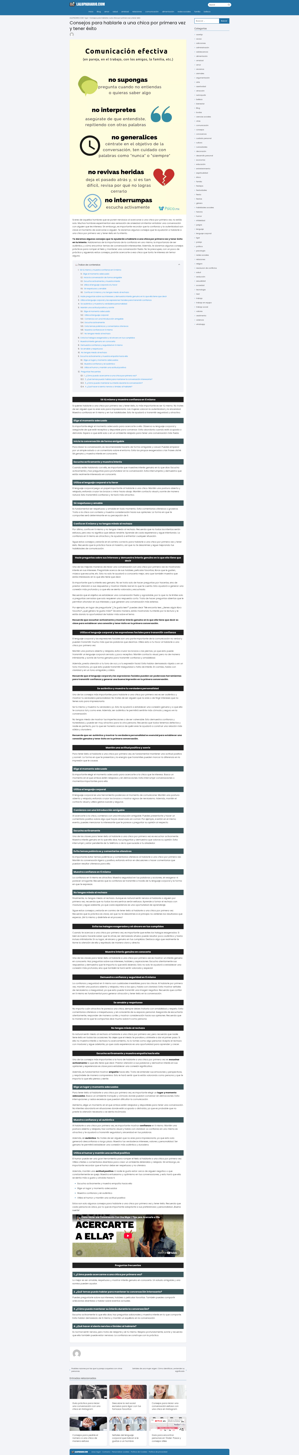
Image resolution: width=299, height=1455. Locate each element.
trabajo (199, 298)
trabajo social (202, 307)
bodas (199, 112)
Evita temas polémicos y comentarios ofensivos (106, 326)
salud (115, 11)
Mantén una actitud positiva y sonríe (97, 307)
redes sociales (184, 11)
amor (106, 11)
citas (198, 121)
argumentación (203, 78)
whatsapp (200, 324)
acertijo (199, 34)
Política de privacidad (158, 1452)
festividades (201, 190)
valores (199, 311)
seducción (200, 276)
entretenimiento (203, 168)
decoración (201, 151)
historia (199, 212)
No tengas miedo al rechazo (97, 333)
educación (200, 164)
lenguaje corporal (203, 233)
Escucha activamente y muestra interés (102, 281)
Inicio (91, 11)
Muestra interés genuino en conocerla (97, 341)
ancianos (200, 69)
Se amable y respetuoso (92, 348)
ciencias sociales (203, 116)
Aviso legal (95, 1452)
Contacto (106, 1452)
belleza (207, 11)
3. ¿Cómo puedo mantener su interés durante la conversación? (114, 383)
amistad (125, 11)
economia (200, 160)
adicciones (201, 43)
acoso (199, 39)
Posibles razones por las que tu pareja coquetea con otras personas (96, 1369)
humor (199, 216)
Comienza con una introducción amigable (104, 319)
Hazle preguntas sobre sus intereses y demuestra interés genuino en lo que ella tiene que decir (123, 296)
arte (198, 82)
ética (198, 177)
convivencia (201, 134)
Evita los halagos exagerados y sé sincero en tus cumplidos (108, 337)
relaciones (137, 11)
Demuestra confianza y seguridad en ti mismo (102, 345)
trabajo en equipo (204, 302)
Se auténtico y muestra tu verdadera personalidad (104, 303)
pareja (199, 242)
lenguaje (200, 229)
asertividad (201, 86)
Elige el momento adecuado (96, 274)
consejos (200, 129)
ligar (198, 238)
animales (200, 73)
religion (199, 263)
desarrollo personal (204, 155)
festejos (199, 186)
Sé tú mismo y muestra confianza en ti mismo (100, 270)
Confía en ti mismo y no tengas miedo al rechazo (106, 292)
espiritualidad (202, 173)
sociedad (200, 285)
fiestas (199, 199)
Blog (99, 11)
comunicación (152, 11)
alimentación (168, 11)
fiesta (198, 194)
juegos (199, 225)
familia (197, 11)
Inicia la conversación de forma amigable (103, 277)
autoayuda (201, 95)
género (199, 203)
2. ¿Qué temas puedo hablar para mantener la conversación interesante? (118, 379)
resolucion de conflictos (206, 268)
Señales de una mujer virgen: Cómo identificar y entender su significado (158, 1369)
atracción (200, 91)
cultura (199, 142)
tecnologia (201, 289)
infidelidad (200, 220)
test (198, 294)
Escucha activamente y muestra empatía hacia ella (104, 356)
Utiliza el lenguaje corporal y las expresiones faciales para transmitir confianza (115, 300)
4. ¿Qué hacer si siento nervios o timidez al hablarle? (108, 386)
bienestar (200, 103)
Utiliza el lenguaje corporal (96, 315)
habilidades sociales (205, 207)
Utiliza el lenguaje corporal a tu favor (100, 284)
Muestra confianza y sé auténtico (99, 363)
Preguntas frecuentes (91, 371)
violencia (200, 320)
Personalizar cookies (120, 1452)
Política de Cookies (139, 1452)
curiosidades (201, 147)
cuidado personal (203, 138)
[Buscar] (228, 5)
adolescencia (202, 52)
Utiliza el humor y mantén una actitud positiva (105, 367)
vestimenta (201, 315)
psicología (200, 250)
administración (202, 47)
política (199, 246)
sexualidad (201, 281)
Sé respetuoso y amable (95, 288)
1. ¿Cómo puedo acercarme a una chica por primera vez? (110, 375)
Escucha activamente (95, 322)
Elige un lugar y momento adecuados (101, 360)
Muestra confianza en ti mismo (99, 329)
